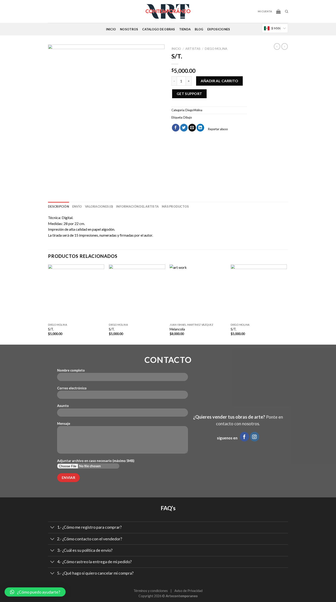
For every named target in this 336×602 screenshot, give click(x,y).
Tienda (185, 29)
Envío (77, 206)
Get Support (189, 94)
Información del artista (137, 206)
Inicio (111, 29)
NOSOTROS (129, 29)
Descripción (58, 206)
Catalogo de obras (158, 29)
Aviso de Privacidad (188, 591)
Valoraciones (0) (99, 206)
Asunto (63, 406)
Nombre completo (71, 370)
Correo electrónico (72, 388)
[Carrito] (278, 11)
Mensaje (63, 423)
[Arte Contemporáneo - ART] (168, 11)
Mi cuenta (265, 11)
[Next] (286, 304)
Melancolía (177, 329)
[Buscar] (286, 11)
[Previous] (48, 304)
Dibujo (187, 117)
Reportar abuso (218, 129)
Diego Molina (216, 48)
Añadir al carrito (219, 81)
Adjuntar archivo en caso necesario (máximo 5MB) (95, 461)
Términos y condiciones (150, 591)
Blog (199, 29)
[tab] (58, 206)
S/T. (112, 329)
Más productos (175, 206)
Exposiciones (218, 29)
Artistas (192, 48)
